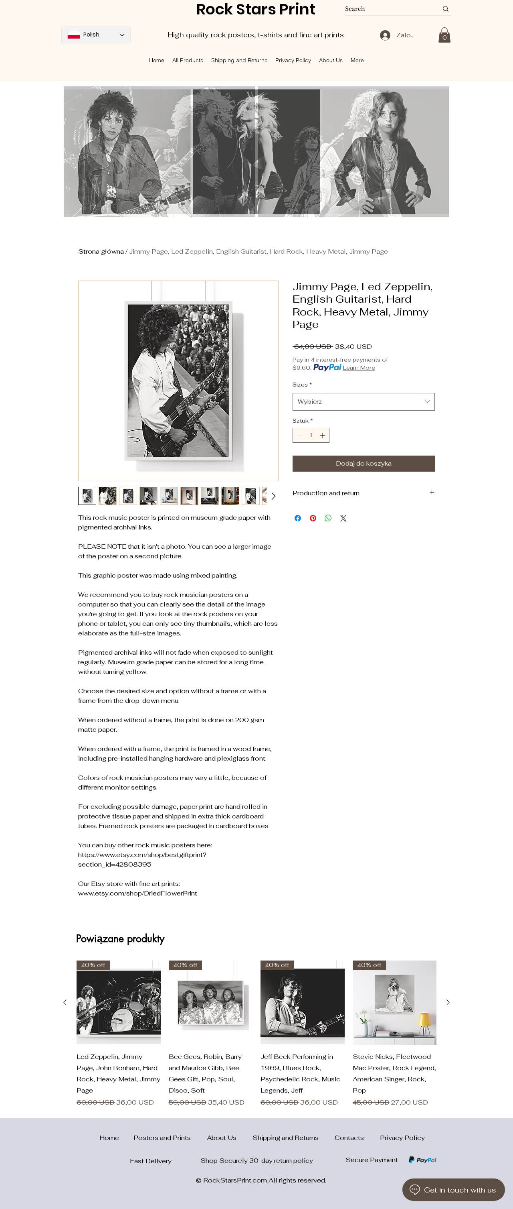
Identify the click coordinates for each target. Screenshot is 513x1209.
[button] (444, 35)
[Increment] (323, 435)
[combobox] (364, 402)
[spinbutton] (311, 435)
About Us (229, 1138)
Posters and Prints (170, 1138)
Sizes (302, 384)
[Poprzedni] (65, 1002)
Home (104, 1138)
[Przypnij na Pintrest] (313, 518)
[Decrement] (299, 435)
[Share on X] (343, 518)
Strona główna (101, 251)
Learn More (359, 367)
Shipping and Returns (293, 1138)
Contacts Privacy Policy (380, 1138)
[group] (256, 1034)
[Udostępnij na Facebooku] (298, 518)
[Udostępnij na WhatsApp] (328, 518)
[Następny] (448, 1002)
